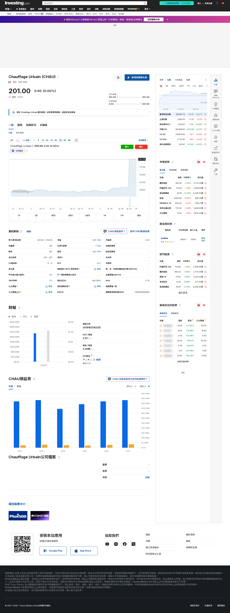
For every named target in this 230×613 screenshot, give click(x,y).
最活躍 (162, 170)
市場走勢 (165, 161)
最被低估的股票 (168, 305)
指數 (169, 80)
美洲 (88, 14)
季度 (19, 386)
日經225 (163, 129)
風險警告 (221, 605)
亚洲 (107, 14)
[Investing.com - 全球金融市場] (17, 3)
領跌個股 (184, 170)
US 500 (163, 139)
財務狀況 (31, 125)
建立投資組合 (152, 547)
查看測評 (203, 239)
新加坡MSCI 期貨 (167, 124)
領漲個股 (173, 170)
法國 (147, 477)
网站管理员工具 (153, 553)
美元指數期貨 (165, 144)
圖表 (19, 125)
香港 (30, 14)
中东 (101, 14)
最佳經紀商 (166, 223)
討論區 (43, 125)
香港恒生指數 (165, 114)
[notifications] (217, 3)
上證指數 (163, 119)
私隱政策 (208, 605)
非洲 (114, 14)
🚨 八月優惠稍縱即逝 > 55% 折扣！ (176, 3)
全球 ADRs (68, 14)
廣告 (188, 541)
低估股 (121, 14)
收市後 (59, 14)
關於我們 (190, 534)
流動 (148, 541)
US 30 (162, 134)
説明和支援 (191, 547)
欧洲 (95, 14)
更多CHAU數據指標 (139, 231)
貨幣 (161, 80)
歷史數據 (20, 133)
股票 (9, 13)
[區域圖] (17, 140)
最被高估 (175, 313)
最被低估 (163, 313)
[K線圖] (11, 140)
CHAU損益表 (20, 378)
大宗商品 (178, 80)
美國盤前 (49, 14)
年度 (11, 386)
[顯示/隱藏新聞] (76, 140)
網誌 (148, 534)
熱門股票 (165, 254)
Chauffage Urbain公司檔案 (32, 457)
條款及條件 (194, 605)
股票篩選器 (119, 9)
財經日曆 (106, 9)
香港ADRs (80, 14)
